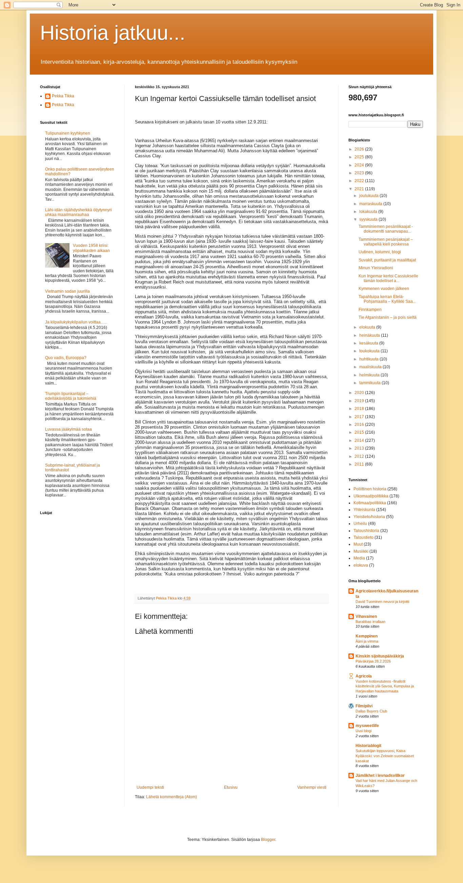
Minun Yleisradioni (376, 268)
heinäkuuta (370, 335)
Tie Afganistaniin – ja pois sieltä (388, 317)
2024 (360, 165)
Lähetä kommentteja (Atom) (171, 796)
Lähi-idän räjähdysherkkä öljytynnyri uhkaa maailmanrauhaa (78, 212)
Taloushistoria (366, 530)
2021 (360, 189)
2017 (360, 416)
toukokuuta (370, 351)
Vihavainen (366, 616)
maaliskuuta (371, 367)
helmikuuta (370, 375)
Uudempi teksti (150, 787)
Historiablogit (368, 745)
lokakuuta (368, 211)
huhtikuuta (369, 359)
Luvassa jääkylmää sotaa (68, 429)
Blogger (268, 839)
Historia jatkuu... (112, 32)
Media (359, 558)
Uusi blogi (363, 731)
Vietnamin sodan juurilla (67, 291)
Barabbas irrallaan (370, 622)
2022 (360, 180)
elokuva (361, 565)
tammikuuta (370, 382)
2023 (360, 173)
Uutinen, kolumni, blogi (380, 252)
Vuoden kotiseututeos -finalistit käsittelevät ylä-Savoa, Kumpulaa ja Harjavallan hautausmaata (385, 686)
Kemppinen (367, 636)
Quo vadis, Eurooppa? (65, 357)
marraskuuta (371, 203)
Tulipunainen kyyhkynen (67, 133)
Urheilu (360, 523)
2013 (360, 448)
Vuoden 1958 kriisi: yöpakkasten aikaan (91, 248)
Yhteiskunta (364, 509)
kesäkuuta (369, 343)
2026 (360, 149)
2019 (360, 400)
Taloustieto (364, 537)
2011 (360, 464)
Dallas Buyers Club (371, 711)
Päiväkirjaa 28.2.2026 (373, 661)
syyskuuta (369, 219)
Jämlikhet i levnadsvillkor (380, 775)
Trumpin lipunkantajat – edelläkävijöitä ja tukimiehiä (70, 396)
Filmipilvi (364, 706)
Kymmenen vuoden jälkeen (384, 288)
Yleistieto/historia (369, 516)
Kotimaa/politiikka (370, 503)
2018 (360, 408)
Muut (358, 544)
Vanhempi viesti (311, 787)
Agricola (364, 676)
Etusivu (231, 787)
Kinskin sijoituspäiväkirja (380, 656)
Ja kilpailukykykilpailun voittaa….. (76, 322)
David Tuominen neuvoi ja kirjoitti (382, 602)
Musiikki (361, 551)
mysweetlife (367, 725)
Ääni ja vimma (367, 641)
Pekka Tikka (63, 96)
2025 (360, 157)
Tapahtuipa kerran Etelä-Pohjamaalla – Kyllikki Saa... (387, 299)
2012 (360, 456)
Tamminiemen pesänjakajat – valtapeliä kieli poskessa (386, 242)
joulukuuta (369, 195)
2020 (360, 392)
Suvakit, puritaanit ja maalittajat (387, 260)
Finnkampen (370, 309)
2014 (360, 440)
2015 (360, 432)
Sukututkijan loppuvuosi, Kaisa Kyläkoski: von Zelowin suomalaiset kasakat (385, 756)
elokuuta (367, 327)
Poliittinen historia (370, 489)
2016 (360, 424)
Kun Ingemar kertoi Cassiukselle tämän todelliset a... (388, 278)
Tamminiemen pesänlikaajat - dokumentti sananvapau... (386, 229)
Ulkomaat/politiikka (371, 496)
